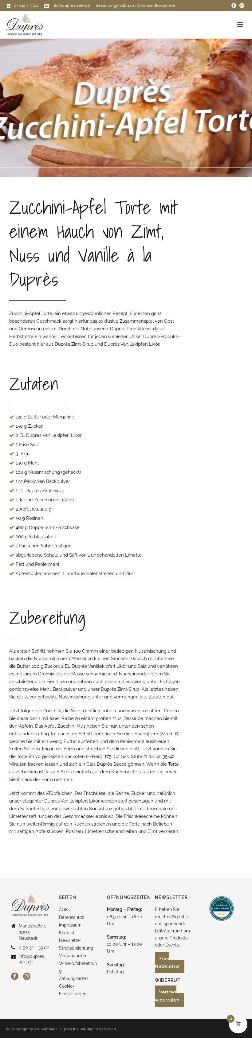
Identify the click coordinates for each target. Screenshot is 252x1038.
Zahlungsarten (73, 978)
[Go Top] (238, 1004)
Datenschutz (71, 917)
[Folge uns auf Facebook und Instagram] (233, 5)
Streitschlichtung (76, 948)
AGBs (64, 909)
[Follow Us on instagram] (26, 977)
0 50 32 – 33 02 (34, 947)
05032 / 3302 (26, 5)
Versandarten (72, 955)
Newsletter (70, 940)
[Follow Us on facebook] (14, 977)
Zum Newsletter (167, 962)
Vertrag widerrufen (167, 996)
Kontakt (66, 932)
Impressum (70, 925)
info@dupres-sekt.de (71, 5)
